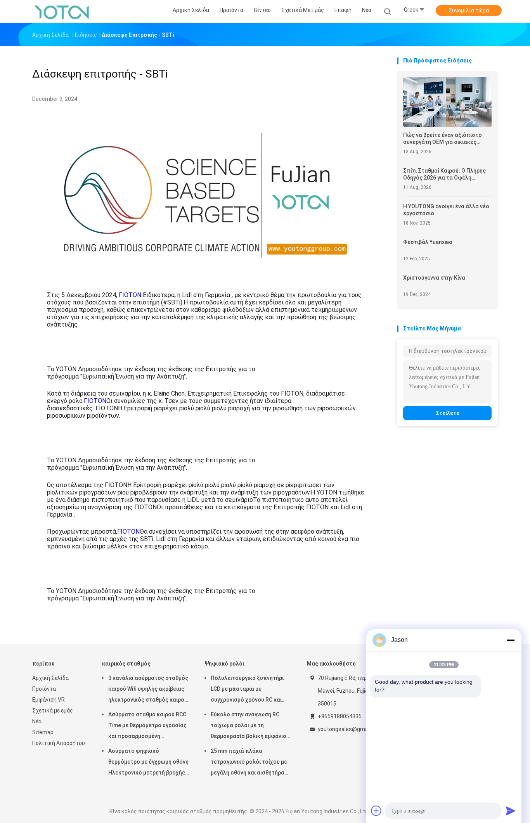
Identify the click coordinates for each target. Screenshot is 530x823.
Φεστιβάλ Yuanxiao (427, 242)
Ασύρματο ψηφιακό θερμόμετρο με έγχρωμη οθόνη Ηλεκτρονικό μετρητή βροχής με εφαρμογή (148, 763)
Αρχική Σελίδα (50, 678)
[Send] (510, 810)
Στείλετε (447, 413)
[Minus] (510, 640)
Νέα (37, 721)
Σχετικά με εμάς (52, 710)
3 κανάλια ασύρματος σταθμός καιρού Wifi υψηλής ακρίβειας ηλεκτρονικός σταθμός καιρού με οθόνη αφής (148, 690)
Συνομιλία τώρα (469, 10)
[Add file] (376, 810)
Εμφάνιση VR (48, 700)
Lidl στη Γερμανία (206, 295)
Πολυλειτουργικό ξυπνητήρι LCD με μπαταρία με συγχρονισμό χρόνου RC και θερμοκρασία (247, 690)
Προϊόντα (44, 689)
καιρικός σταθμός (126, 663)
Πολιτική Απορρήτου (58, 743)
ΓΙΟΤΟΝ (130, 295)
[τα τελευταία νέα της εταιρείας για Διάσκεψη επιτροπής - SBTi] (206, 276)
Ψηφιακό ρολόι (224, 663)
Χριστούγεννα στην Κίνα (434, 278)
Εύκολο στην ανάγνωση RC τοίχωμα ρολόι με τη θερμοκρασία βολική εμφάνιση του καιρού (250, 726)
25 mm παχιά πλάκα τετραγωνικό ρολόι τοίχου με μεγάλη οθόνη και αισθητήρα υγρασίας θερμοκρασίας (249, 763)
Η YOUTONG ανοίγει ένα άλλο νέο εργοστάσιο (446, 209)
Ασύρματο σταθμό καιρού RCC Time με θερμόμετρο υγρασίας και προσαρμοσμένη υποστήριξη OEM (147, 726)
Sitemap (43, 732)
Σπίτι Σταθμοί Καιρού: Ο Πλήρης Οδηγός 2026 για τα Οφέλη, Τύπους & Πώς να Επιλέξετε (444, 174)
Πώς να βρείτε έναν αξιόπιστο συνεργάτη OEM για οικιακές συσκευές (442, 138)
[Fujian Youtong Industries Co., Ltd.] (62, 11)
